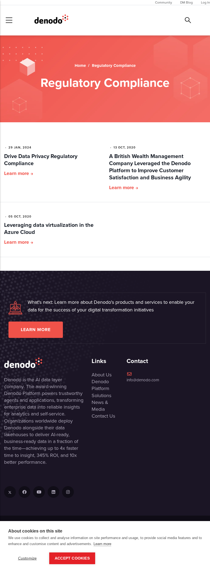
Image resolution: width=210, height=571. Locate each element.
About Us (102, 374)
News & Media (100, 406)
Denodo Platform (100, 385)
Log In (205, 2)
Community (163, 2)
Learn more (16, 173)
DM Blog (186, 2)
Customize (27, 558)
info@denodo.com (143, 380)
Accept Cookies (72, 558)
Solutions (101, 395)
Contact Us (103, 416)
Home (80, 66)
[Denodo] (51, 20)
